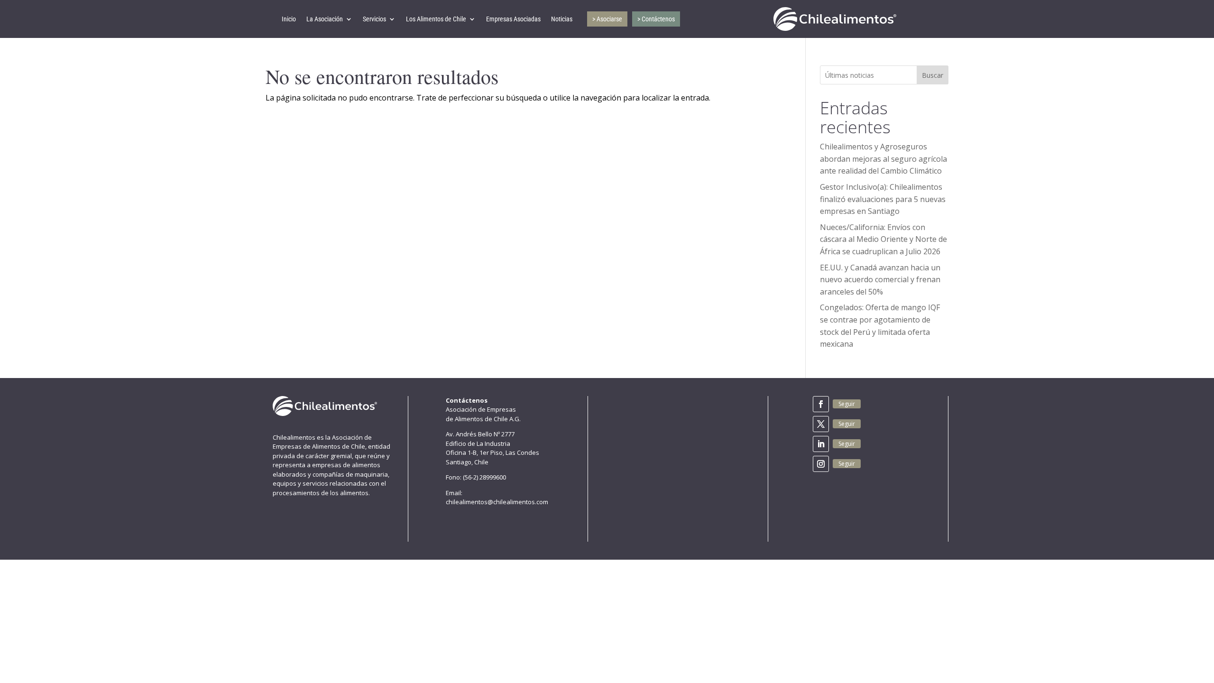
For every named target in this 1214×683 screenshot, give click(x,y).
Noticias (561, 19)
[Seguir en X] (821, 424)
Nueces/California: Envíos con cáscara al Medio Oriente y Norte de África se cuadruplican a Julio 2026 (883, 239)
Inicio (289, 19)
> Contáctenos (656, 19)
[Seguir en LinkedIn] (821, 444)
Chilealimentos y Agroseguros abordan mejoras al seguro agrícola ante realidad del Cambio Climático (883, 158)
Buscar (932, 75)
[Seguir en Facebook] (821, 404)
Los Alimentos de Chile (436, 19)
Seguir (846, 404)
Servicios (374, 19)
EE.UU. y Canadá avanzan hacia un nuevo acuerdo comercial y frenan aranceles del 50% (880, 279)
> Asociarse (607, 19)
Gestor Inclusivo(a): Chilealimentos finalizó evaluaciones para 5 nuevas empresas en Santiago (883, 199)
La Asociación (324, 19)
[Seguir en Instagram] (821, 464)
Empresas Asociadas (513, 19)
